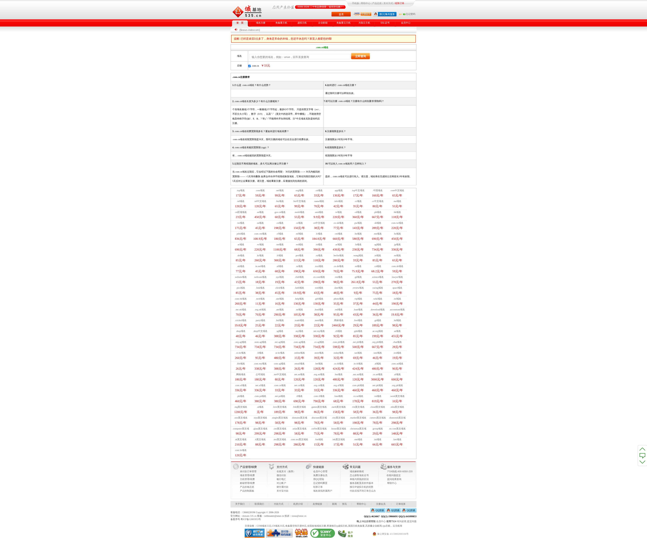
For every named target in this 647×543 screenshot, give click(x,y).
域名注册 (260, 23)
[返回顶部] (642, 448)
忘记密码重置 (320, 483)
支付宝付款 (282, 491)
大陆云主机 (364, 23)
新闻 (334, 504)
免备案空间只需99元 (295, 526)
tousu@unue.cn (299, 516)
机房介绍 (298, 504)
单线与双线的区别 (359, 479)
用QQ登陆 (318, 479)
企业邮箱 (323, 23)
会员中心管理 (320, 471)
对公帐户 (281, 483)
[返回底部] (642, 463)
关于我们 (240, 504)
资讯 (344, 504)
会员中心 (405, 23)
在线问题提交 (394, 475)
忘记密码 (410, 14)
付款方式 (278, 504)
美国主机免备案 (356, 526)
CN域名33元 (278, 526)
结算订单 (318, 487)
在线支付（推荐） (286, 471)
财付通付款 (282, 487)
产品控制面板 (247, 491)
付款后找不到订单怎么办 (363, 491)
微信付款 (281, 475)
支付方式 (388, 3)
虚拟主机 (302, 23)
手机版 (355, 3)
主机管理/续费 (247, 479)
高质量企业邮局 (373, 526)
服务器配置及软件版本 (361, 483)
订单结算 (401, 504)
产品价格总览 (247, 487)
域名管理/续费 (247, 475)
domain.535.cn (249, 516)
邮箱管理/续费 (247, 483)
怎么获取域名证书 (359, 475)
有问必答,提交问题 (407, 521)
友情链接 (317, 504)
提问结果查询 (394, 479)
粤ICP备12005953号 (251, 519)
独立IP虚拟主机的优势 (361, 487)
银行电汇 (281, 479)
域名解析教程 (357, 471)
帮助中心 (365, 3)
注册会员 (381, 504)
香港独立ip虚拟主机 (337, 526)
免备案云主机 (343, 23)
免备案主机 (281, 23)
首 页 (239, 23)
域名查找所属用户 (322, 491)
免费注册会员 (320, 475)
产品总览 (377, 3)
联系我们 (259, 504)
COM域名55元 (264, 526)
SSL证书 (385, 23)
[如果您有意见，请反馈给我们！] (642, 455)
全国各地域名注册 (316, 526)
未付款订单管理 (248, 471)
